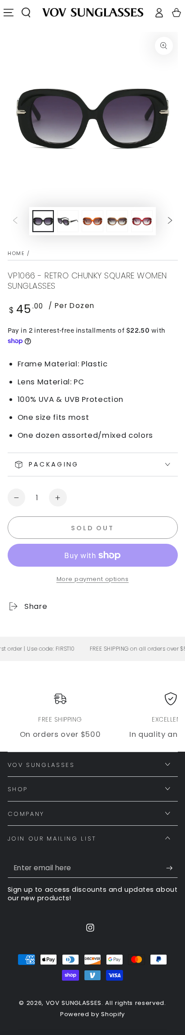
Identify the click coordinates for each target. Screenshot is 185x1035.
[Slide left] (15, 221)
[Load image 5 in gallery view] (142, 221)
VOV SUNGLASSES (73, 1003)
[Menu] (9, 12)
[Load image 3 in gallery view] (92, 221)
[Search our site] (26, 12)
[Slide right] (170, 221)
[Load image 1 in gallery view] (43, 221)
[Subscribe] (171, 868)
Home (16, 253)
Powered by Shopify (92, 1014)
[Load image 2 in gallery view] (68, 221)
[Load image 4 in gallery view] (117, 221)
